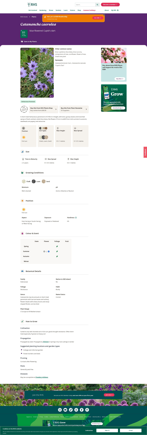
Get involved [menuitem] (32, 10)
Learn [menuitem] (66, 10)
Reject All (107, 430)
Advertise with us (96, 417)
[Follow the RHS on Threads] (76, 410)
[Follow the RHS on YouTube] (65, 410)
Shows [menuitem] (51, 10)
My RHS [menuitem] (114, 10)
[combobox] (85, 4)
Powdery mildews (42, 377)
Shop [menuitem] (79, 10)
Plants (34, 17)
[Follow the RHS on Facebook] (82, 410)
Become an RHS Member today (73, 395)
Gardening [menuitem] (42, 10)
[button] (145, 152)
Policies (62, 417)
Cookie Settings (89, 430)
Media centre (105, 417)
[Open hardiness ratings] (76, 217)
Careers (81, 417)
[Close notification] (104, 15)
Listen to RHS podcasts (115, 417)
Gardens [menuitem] (58, 10)
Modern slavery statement (71, 417)
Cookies (46, 417)
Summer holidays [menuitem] (89, 10)
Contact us (35, 417)
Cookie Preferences (54, 417)
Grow (117, 94)
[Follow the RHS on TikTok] (71, 410)
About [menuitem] (107, 10)
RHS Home (24, 17)
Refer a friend (88, 417)
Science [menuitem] (72, 10)
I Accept (131, 430)
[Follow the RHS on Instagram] (60, 410)
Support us (29, 417)
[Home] (32, 5)
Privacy (41, 417)
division (46, 342)
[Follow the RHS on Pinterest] (87, 410)
